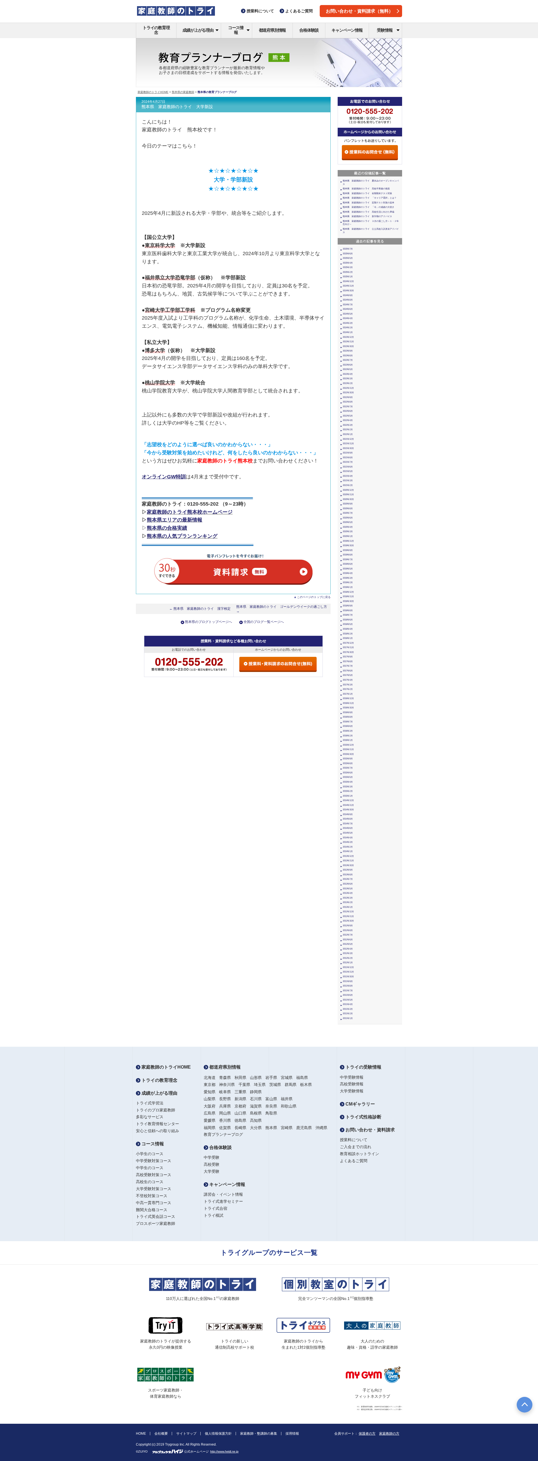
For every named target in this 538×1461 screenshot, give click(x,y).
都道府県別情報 (272, 30)
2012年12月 (348, 911)
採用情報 (292, 1434)
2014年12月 (348, 800)
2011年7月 (348, 990)
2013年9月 (348, 870)
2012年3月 (348, 953)
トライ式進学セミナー (223, 1201)
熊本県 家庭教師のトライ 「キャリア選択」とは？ (369, 198)
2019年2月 (348, 582)
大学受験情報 (351, 1091)
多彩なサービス (149, 1117)
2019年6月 (348, 564)
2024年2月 (348, 327)
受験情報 (384, 30)
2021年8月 (348, 457)
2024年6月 (348, 309)
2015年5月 (348, 777)
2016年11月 (348, 703)
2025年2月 (348, 272)
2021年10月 (348, 448)
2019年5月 (348, 568)
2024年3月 (348, 323)
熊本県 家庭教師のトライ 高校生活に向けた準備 (368, 212)
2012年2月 (348, 958)
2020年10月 (348, 499)
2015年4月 (348, 782)
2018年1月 (348, 638)
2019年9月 (348, 550)
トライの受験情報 (362, 1067)
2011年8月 (348, 986)
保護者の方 (367, 1434)
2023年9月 (348, 351)
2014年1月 (348, 851)
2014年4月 (348, 837)
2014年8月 (348, 819)
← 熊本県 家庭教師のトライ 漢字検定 (200, 609)
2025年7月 (348, 249)
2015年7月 (348, 768)
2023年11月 (348, 341)
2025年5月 (348, 258)
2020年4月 (348, 527)
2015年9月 (348, 758)
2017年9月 (348, 656)
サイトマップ (186, 1434)
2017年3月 (348, 684)
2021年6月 (348, 467)
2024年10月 (348, 290)
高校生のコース (149, 1181)
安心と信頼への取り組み (157, 1131)
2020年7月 (348, 513)
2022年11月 (348, 388)
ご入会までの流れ (355, 1146)
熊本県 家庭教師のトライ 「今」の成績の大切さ (368, 207)
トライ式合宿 (215, 1208)
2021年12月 (348, 439)
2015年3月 (348, 786)
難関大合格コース (151, 1210)
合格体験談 (309, 30)
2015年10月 (348, 754)
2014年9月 (348, 814)
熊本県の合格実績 (167, 528)
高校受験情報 (351, 1084)
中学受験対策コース (153, 1160)
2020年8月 (348, 508)
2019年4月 (348, 573)
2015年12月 (348, 745)
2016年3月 (348, 731)
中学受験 (211, 1157)
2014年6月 (348, 828)
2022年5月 (348, 416)
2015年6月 (348, 772)
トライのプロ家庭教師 (155, 1110)
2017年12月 (348, 643)
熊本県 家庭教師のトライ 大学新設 (177, 106)
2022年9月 (348, 397)
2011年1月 (348, 1018)
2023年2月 (348, 383)
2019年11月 (348, 541)
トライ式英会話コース (155, 1216)
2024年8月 (348, 300)
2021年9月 (348, 453)
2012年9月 (348, 925)
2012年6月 (348, 939)
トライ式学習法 (149, 1103)
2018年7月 (348, 615)
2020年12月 (348, 490)
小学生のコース (149, 1153)
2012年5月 (348, 944)
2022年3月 (348, 425)
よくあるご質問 (353, 1160)
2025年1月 (348, 276)
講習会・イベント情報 (223, 1194)
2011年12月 (348, 967)
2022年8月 (348, 402)
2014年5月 (348, 833)
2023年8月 (348, 355)
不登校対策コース (151, 1196)
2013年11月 (348, 860)
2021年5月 (348, 471)
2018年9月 (348, 605)
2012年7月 (348, 935)
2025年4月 (348, 263)
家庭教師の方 (389, 1434)
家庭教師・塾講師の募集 (258, 1434)
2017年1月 (348, 694)
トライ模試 (213, 1215)
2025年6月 (348, 253)
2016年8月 (348, 717)
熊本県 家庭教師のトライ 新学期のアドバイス (367, 216)
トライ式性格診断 (362, 1117)
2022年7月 (348, 406)
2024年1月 (348, 332)
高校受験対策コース (153, 1174)
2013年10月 (348, 865)
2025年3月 (348, 267)
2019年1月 (348, 587)
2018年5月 (348, 624)
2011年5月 (348, 1000)
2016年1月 (348, 740)
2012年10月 (348, 921)
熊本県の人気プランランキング (182, 536)
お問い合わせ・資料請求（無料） (359, 11)
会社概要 (161, 1434)
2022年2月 (348, 429)
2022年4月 (348, 420)
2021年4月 (348, 476)
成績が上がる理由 (197, 30)
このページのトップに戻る (314, 597)
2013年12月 (348, 856)
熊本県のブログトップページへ (208, 622)
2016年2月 (348, 735)
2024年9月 (348, 295)
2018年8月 (348, 610)
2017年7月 (348, 666)
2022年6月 (348, 411)
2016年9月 (348, 712)
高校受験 (211, 1164)
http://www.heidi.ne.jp (224, 1451)
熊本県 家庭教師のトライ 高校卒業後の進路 (366, 188)
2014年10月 (348, 809)
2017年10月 (348, 652)
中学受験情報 (351, 1077)
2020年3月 (348, 531)
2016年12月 (348, 698)
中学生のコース (149, 1167)
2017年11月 (348, 647)
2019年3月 (348, 578)
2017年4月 (348, 680)
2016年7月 (348, 721)
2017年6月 (348, 670)
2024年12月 (348, 281)
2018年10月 (348, 601)
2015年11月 (348, 749)
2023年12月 (348, 337)
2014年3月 (348, 842)
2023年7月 (348, 360)
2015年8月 (348, 763)
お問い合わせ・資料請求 (369, 1129)
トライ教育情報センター (157, 1124)
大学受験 (211, 1171)
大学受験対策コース (153, 1189)
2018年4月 (348, 629)
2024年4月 (348, 318)
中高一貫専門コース (153, 1203)
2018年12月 (348, 592)
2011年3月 (348, 1009)
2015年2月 (348, 791)
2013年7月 (348, 879)
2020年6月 (348, 518)
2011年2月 (348, 1013)
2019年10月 (348, 545)
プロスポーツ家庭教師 (155, 1223)
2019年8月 (348, 554)
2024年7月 (348, 304)
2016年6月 (348, 726)
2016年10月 (348, 707)
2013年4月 (348, 893)
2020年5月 (348, 522)
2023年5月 (348, 369)
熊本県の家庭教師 (183, 92)
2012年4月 (348, 949)
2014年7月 (348, 823)
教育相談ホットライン (359, 1153)
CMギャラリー (359, 1104)
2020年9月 (348, 503)
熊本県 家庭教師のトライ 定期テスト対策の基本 (368, 202)
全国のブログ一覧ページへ (264, 622)
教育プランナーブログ (223, 1134)
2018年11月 (348, 596)
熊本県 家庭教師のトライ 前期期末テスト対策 (367, 193)
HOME (141, 1434)
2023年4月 (348, 374)
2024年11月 (348, 286)
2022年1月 (348, 434)
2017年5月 (348, 675)
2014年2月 (348, 847)
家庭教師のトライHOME (153, 92)
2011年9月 (348, 981)
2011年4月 (348, 1004)
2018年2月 (348, 633)
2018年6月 (348, 619)
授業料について (353, 1139)
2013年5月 (348, 888)
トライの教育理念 (156, 30)
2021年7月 (348, 462)
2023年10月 (348, 346)
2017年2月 (348, 689)
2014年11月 (348, 805)
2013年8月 (348, 874)
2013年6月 (348, 884)
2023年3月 (348, 378)
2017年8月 (348, 661)
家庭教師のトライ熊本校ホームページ (190, 512)
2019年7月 (348, 559)
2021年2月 (348, 485)
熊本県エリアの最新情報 (174, 520)
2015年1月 (348, 796)
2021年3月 (348, 480)
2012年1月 (348, 962)
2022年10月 (348, 392)
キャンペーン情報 (346, 30)
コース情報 (236, 30)
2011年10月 (348, 976)
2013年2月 (348, 902)
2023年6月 (348, 365)
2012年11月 (348, 916)
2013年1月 (348, 907)
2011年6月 (348, 995)
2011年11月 (348, 972)
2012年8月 (348, 930)
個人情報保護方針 (218, 1434)
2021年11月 (348, 443)
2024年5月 (348, 314)
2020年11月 (348, 494)
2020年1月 (348, 536)
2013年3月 (348, 898)
